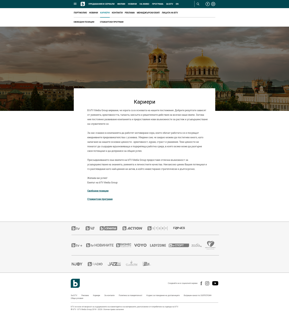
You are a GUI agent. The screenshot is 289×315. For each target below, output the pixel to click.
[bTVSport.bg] (180, 245)
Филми (121, 4)
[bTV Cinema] (111, 228)
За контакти (109, 295)
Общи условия (77, 298)
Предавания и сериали (102, 4)
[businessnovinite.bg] (125, 245)
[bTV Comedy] (93, 228)
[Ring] (182, 228)
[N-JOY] (79, 264)
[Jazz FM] (117, 264)
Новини (132, 4)
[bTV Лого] (75, 283)
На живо (144, 4)
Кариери (105, 12)
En (177, 4)
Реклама (130, 12)
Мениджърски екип (148, 12)
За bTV (169, 4)
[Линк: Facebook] (199, 283)
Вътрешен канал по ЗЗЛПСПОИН (197, 295)
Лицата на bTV (170, 12)
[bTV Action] (135, 228)
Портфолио (80, 12)
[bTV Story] (160, 228)
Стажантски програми (111, 21)
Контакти (117, 12)
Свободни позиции (84, 21)
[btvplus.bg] (78, 245)
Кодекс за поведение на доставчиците (163, 295)
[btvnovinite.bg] (101, 245)
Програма (157, 4)
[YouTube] (213, 283)
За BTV (74, 295)
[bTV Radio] (98, 264)
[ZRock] (150, 264)
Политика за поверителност (130, 295)
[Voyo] (142, 245)
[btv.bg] (78, 228)
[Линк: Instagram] (205, 283)
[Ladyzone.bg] (159, 245)
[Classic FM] (134, 264)
